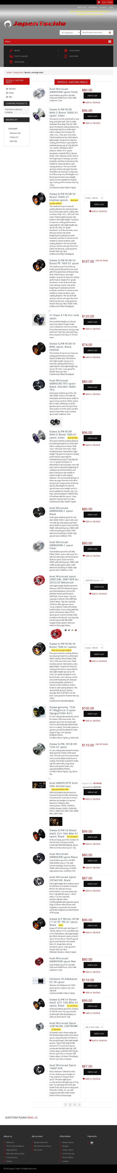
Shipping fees (11, 1150)
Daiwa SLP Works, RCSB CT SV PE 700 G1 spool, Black (64, 922)
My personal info (41, 1142)
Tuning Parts (18, 72)
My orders (38, 1150)
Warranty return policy (15, 1153)
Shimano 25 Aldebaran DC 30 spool (63, 980)
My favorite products (42, 1146)
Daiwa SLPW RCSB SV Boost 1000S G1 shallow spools (63, 197)
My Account (82, 7)
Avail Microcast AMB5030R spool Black (64, 855)
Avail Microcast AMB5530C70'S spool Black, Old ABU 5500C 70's (63, 385)
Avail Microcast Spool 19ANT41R (63, 1067)
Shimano (13, 133)
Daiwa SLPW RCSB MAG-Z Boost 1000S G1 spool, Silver (64, 112)
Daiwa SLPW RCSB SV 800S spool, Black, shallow (63, 346)
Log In (111, 7)
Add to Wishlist (93, 102)
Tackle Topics (67, 1150)
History (9, 1161)
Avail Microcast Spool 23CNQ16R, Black (63, 879)
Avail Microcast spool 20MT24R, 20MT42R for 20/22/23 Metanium (64, 579)
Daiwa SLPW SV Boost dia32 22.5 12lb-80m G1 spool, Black (64, 1002)
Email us (32, 1117)
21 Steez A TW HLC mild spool (64, 317)
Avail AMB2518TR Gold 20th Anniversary (63, 784)
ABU (11, 141)
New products (68, 1142)
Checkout (103, 7)
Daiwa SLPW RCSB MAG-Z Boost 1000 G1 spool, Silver (63, 434)
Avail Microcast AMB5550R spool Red (63, 960)
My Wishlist (93, 7)
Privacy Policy (11, 1157)
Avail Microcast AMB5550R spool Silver (64, 90)
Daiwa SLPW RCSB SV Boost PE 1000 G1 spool (64, 262)
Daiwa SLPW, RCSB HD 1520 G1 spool (63, 745)
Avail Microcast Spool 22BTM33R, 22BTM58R (64, 1025)
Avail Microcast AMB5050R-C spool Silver (61, 545)
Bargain (65, 1146)
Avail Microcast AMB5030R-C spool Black (61, 511)
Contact (65, 1161)
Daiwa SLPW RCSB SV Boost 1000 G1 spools (63, 645)
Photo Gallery (67, 1157)
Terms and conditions (15, 1146)
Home (9, 72)
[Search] (110, 32)
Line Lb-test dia (68, 1153)
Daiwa (12, 137)
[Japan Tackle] (35, 24)
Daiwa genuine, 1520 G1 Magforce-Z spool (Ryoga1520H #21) (63, 710)
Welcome (10, 1142)
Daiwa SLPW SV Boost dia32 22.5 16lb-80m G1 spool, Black (64, 833)
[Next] (79, 1105)
